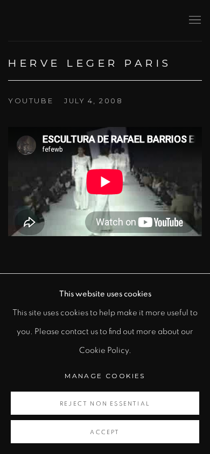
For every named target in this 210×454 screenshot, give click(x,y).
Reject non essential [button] (105, 404)
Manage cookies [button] (105, 376)
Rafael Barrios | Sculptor (89, 20)
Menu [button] (194, 20)
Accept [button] (105, 432)
